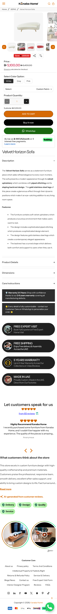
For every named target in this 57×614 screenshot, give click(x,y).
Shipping (7, 69)
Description (8, 160)
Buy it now (28, 122)
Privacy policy (22, 566)
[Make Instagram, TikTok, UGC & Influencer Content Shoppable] (50, 551)
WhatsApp (30, 131)
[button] (12, 47)
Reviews (37, 585)
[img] (28, 409)
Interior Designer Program (18, 585)
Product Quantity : (13, 95)
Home (4, 9)
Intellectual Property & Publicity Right (28, 571)
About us (9, 566)
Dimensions (8, 272)
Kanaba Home (36, 602)
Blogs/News (9, 580)
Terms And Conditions (42, 566)
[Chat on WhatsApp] (49, 606)
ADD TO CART (28, 114)
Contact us (24, 580)
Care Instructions (11, 283)
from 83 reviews (27, 413)
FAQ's (47, 585)
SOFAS (13, 9)
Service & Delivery (42, 575)
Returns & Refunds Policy (18, 575)
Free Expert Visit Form (43, 580)
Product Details (10, 262)
